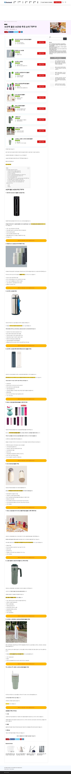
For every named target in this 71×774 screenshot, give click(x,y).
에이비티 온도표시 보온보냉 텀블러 (23, 39)
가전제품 (15, 2)
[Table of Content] (28, 168)
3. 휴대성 (8, 186)
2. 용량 (8, 185)
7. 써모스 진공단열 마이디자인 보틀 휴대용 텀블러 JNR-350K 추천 (18, 178)
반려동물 (34, 2)
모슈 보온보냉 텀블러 (20, 94)
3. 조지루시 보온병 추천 (11, 173)
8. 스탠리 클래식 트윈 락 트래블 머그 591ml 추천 (15, 179)
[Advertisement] (35, 12)
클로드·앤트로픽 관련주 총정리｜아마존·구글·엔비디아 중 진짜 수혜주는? (60, 68)
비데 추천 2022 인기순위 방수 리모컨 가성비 (10, 754)
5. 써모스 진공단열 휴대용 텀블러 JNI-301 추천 (15, 175)
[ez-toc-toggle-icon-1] (28, 168)
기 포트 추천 (8, 164)
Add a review (58, 2)
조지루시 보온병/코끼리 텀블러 (22, 72)
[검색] (65, 39)
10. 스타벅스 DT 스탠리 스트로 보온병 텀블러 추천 (15, 181)
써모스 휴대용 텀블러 (20, 105)
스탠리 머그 (18, 116)
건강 (22, 2)
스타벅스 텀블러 (19, 127)
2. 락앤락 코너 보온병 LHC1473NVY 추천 (14, 172)
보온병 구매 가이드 (9, 183)
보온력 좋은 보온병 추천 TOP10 (11, 169)
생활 (37, 2)
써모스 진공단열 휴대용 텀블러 (22, 83)
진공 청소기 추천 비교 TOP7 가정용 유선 (31, 754)
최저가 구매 (41, 42)
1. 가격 (8, 184)
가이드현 (7, 29)
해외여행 (30, 2)
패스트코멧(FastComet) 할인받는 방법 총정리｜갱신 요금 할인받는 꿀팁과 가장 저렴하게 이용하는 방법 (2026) (57, 44)
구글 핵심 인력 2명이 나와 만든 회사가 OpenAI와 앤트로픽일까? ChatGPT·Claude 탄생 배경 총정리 (57, 51)
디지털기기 (19, 2)
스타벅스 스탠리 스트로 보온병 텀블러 (24, 138)
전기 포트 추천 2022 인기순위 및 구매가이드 (21, 754)
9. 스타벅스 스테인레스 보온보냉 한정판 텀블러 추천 (16, 180)
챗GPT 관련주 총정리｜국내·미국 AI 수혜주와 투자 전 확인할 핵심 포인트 (60, 73)
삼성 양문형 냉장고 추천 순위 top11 (41, 754)
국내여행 (26, 2)
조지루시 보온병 (19, 61)
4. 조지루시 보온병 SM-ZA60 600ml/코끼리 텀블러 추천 (16, 174)
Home (5, 21)
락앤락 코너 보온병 (19, 50)
